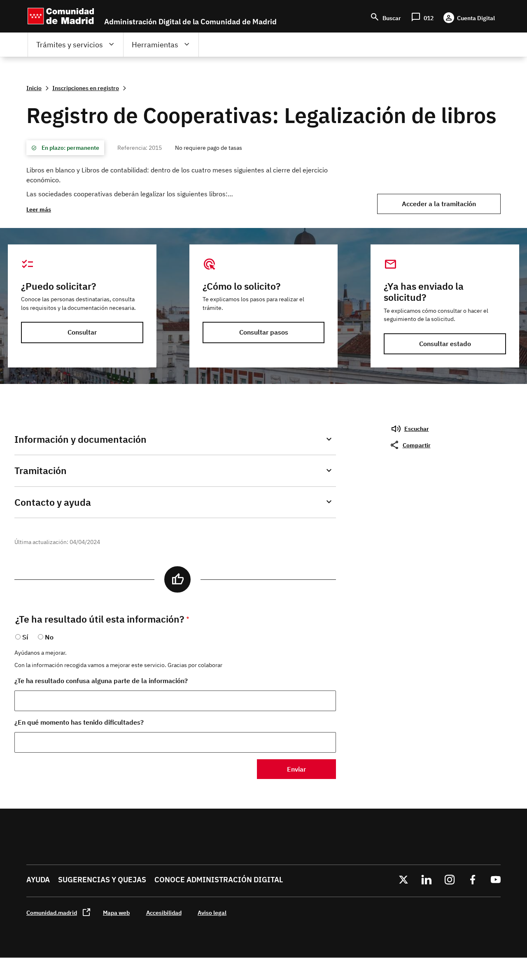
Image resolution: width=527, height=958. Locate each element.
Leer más (38, 209)
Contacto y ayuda (52, 502)
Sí (25, 637)
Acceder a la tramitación (439, 204)
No (49, 637)
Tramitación (40, 470)
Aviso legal (212, 912)
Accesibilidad (164, 912)
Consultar (82, 332)
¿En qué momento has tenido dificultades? (79, 722)
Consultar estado (445, 343)
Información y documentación (80, 439)
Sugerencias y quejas (102, 879)
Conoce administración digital (218, 879)
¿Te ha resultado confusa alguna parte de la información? (101, 681)
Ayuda (38, 879)
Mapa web (116, 912)
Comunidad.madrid (51, 912)
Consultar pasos (263, 332)
